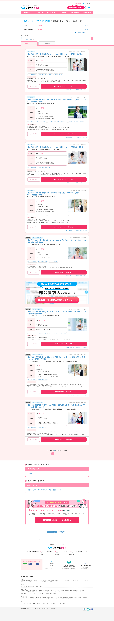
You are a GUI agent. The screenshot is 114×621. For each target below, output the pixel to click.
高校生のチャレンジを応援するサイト (45, 590)
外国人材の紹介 (72, 598)
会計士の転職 (65, 597)
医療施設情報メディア (80, 591)
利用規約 (42, 554)
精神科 (29, 490)
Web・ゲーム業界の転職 (29, 597)
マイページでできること (88, 3)
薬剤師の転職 (84, 597)
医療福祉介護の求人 (53, 581)
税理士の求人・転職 (73, 597)
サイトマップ (64, 551)
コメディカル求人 (31, 598)
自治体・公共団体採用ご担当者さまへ (34, 551)
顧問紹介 (79, 597)
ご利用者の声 (76, 12)
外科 (60, 490)
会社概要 (28, 608)
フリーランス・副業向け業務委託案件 (42, 581)
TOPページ (27, 12)
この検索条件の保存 (80, 32)
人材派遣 (22, 597)
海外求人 (57, 580)
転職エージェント (50, 597)
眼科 (39, 490)
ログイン (89, 7)
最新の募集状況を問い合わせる (64, 272)
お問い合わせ (57, 554)
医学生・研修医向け (43, 580)
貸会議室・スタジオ (45, 603)
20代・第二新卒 (38, 597)
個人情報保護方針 (52, 608)
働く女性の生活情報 (74, 590)
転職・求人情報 (51, 580)
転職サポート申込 (72, 554)
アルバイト (73, 580)
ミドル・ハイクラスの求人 (64, 580)
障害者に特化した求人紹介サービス (27, 581)
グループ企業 (46, 608)
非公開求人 (28, 39)
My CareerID (72, 591)
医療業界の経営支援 (64, 598)
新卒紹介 (44, 597)
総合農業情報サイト (38, 591)
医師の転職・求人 (38, 598)
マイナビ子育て (46, 591)
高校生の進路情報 (24, 586)
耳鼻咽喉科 (44, 490)
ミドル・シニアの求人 (84, 580)
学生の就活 (23, 580)
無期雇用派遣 (51, 598)
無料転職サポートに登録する (58, 520)
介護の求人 (57, 598)
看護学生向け (36, 580)
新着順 (48, 43)
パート (77, 580)
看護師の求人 (23, 598)
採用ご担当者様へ (78, 3)
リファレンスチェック (62, 603)
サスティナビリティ (37, 608)
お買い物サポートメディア (26, 593)
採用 (42, 608)
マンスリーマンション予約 (37, 593)
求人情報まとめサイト (25, 590)
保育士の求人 (45, 598)
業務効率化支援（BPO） (31, 603)
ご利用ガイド (40, 12)
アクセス (32, 608)
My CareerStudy (66, 591)
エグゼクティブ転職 (58, 597)
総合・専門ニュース (33, 590)
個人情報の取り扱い (79, 551)
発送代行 (38, 603)
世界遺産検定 (31, 591)
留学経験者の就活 (29, 580)
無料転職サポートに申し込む (75, 7)
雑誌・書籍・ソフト (83, 590)
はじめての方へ (51, 12)
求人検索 (64, 12)
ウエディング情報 (24, 591)
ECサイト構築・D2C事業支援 (56, 591)
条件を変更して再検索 (58, 532)
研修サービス (23, 603)
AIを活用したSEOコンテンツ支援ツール (50, 593)
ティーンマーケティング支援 (58, 590)
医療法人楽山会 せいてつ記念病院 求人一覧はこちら (77, 89)
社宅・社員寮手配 (53, 603)
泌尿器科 (55, 490)
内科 (50, 490)
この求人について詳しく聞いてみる (64, 86)
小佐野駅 (29, 473)
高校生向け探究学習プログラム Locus (35, 586)
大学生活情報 (67, 590)
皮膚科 (34, 490)
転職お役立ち (88, 12)
